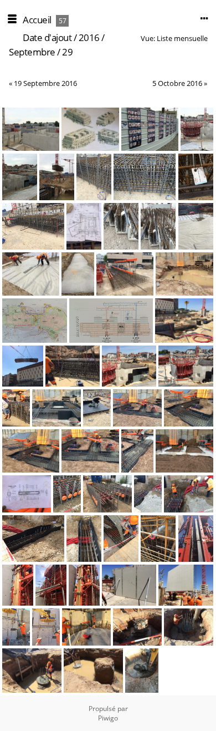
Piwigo (108, 718)
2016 (89, 37)
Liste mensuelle (182, 38)
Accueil (37, 19)
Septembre (32, 51)
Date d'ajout (47, 37)
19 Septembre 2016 (45, 83)
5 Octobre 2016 (177, 83)
